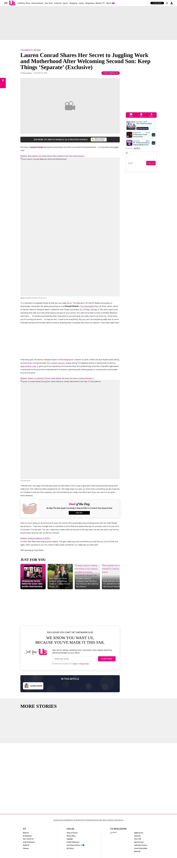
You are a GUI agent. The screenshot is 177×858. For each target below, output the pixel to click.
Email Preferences (29, 842)
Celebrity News (23, 3)
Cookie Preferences (73, 842)
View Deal (79, 513)
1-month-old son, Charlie (60, 363)
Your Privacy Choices (73, 845)
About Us (26, 833)
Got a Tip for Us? (28, 839)
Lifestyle (58, 3)
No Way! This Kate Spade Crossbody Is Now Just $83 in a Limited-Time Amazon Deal (79, 508)
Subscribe (157, 3)
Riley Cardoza (26, 73)
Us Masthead (27, 836)
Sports (65, 3)
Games (81, 3)
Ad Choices (70, 848)
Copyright (70, 839)
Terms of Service (72, 833)
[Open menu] (6, 3)
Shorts (108, 3)
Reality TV (100, 3)
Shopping (73, 3)
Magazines (89, 3)
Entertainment (37, 3)
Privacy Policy (84, 663)
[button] (167, 3)
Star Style (49, 3)
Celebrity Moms (30, 50)
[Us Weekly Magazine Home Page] (12, 3)
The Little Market (87, 306)
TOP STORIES (109, 73)
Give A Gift (137, 839)
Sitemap (25, 848)
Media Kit (26, 845)
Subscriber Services (140, 845)
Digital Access (138, 833)
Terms (75, 663)
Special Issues (139, 842)
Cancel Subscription (140, 848)
